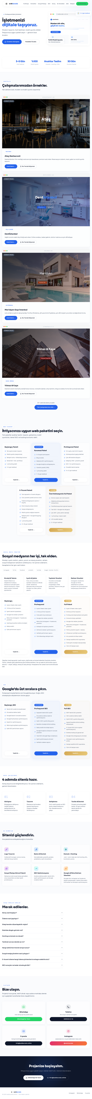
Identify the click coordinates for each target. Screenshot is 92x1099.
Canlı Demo (47, 123)
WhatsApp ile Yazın (34, 1077)
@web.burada (68, 1043)
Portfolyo (26, 3)
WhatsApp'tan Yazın (23, 1019)
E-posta (87, 1093)
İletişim (72, 3)
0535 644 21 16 (68, 1019)
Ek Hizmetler (61, 3)
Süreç (53, 3)
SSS (67, 3)
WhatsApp (83, 3)
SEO (49, 3)
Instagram (72, 1093)
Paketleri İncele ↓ (31, 42)
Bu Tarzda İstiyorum (28, 166)
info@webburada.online (24, 1043)
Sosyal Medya (42, 3)
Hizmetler (33, 3)
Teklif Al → (16, 480)
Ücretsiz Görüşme (13, 42)
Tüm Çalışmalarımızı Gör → (46, 407)
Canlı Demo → (11, 166)
